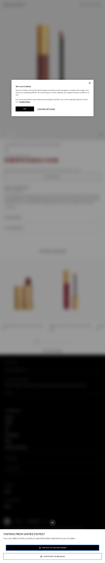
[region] (52, 98)
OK (24, 109)
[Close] (52, 522)
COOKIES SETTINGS (46, 109)
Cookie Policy (24, 102)
